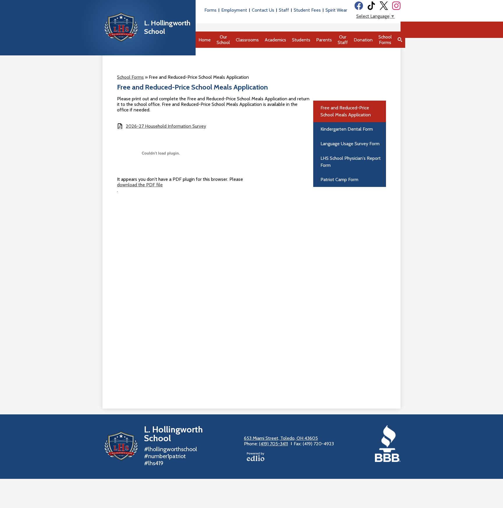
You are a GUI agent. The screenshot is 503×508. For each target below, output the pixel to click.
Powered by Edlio (255, 456)
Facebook (359, 5)
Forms (210, 10)
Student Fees (307, 10)
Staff (284, 10)
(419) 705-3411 (273, 443)
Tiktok (371, 5)
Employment (234, 10)
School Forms (130, 77)
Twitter (384, 5)
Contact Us (263, 10)
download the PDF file (140, 185)
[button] (223, 39)
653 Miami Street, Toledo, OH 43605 (281, 438)
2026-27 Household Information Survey (166, 126)
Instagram (396, 5)
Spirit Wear (336, 10)
